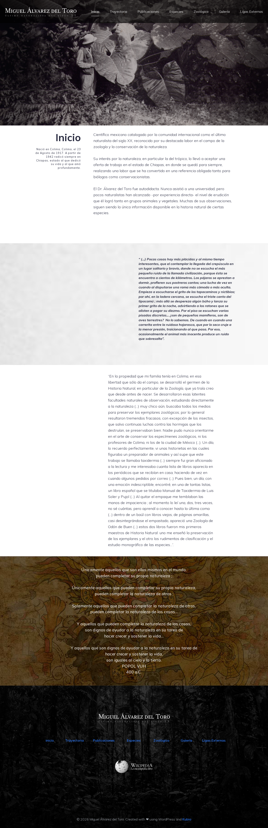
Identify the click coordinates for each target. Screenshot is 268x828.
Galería (224, 11)
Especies (176, 11)
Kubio (186, 819)
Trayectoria (118, 11)
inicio (50, 740)
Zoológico (201, 11)
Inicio (95, 11)
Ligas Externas (251, 11)
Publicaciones (148, 11)
